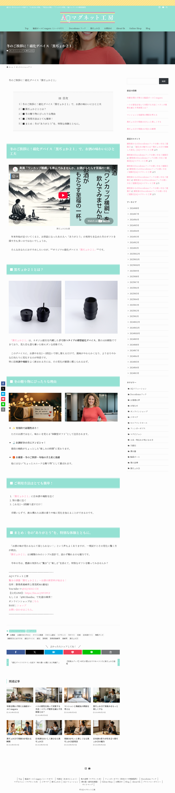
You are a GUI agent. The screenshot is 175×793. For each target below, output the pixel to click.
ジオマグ (134, 417)
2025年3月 (134, 304)
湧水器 (133, 451)
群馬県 (45, 638)
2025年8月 (134, 276)
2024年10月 (135, 333)
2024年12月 (135, 322)
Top (20, 779)
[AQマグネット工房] (87, 17)
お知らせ (134, 405)
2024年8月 (134, 344)
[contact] (163, 7)
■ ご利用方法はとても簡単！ (37, 118)
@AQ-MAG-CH (30, 588)
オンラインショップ (16, 51)
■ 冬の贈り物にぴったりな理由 (39, 113)
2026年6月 (134, 219)
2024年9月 (134, 339)
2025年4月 (134, 299)
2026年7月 (134, 214)
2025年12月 (135, 253)
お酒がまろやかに (23, 635)
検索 (164, 81)
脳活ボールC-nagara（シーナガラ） (39, 779)
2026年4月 (134, 231)
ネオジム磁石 (50, 635)
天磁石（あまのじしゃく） (67, 779)
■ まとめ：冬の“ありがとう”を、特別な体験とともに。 (51, 123)
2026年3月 (134, 236)
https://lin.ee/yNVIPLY (37, 593)
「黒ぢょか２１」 (87, 249)
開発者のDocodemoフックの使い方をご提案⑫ (147, 154)
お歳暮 (12, 635)
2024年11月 (135, 327)
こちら (35, 601)
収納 (79, 635)
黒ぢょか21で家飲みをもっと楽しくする (144, 121)
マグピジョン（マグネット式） (26, 781)
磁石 (38, 638)
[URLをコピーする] (110, 652)
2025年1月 (134, 316)
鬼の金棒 (134, 462)
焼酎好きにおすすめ (15, 638)
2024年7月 (134, 350)
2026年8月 (134, 208)
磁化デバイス (29, 638)
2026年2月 (134, 242)
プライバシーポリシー (152, 781)
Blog (127, 781)
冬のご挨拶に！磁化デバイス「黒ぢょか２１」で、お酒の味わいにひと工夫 (61, 104)
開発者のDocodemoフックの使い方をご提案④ (147, 166)
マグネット (62, 635)
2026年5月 (134, 225)
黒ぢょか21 (29, 51)
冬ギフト (71, 635)
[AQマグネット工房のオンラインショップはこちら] (87, 3)
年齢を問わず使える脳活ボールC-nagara (145, 97)
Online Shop (107, 781)
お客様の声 (135, 400)
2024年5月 (134, 361)
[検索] (166, 7)
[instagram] (159, 7)
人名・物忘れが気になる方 (141, 439)
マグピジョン (136, 434)
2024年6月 (134, 356)
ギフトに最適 (38, 635)
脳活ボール (135, 456)
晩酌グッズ (99, 635)
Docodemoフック (138, 394)
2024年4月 (134, 367)
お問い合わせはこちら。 (21, 609)
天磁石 (133, 445)
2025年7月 (134, 282)
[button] (16, 652)
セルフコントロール (138, 422)
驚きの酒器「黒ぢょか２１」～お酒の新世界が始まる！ (38, 580)
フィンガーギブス (137, 428)
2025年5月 (134, 293)
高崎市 (64, 638)
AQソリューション (138, 388)
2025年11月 (135, 259)
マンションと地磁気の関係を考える (142, 114)
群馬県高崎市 (55, 638)
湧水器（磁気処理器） (90, 781)
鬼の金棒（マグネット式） (91, 779)
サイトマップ (87, 784)
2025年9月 (134, 270)
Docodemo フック (148, 779)
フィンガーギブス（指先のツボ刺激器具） (121, 779)
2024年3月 (134, 373)
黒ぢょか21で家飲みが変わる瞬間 (141, 128)
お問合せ (119, 781)
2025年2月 (134, 310)
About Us (136, 781)
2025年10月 (135, 265)
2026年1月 (134, 248)
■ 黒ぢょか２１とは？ (34, 109)
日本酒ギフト (88, 635)
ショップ (21, 605)
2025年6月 (134, 287)
